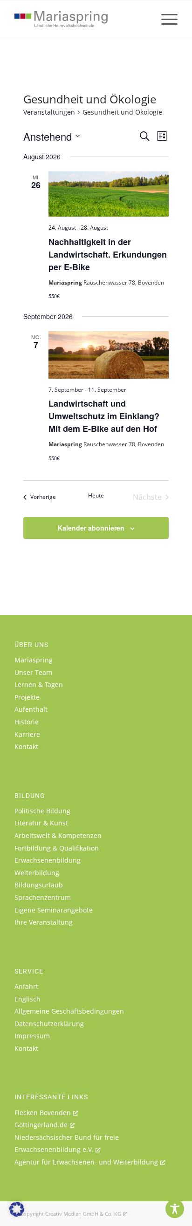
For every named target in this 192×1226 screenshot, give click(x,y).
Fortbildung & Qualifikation (56, 848)
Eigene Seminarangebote (53, 910)
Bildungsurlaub (38, 884)
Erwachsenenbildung (47, 860)
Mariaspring (33, 659)
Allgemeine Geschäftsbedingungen (69, 1011)
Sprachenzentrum (42, 897)
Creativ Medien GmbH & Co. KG (83, 1213)
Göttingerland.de (41, 1124)
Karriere (27, 734)
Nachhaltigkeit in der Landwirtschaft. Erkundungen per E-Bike (107, 254)
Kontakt (26, 746)
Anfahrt (26, 986)
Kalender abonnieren (91, 527)
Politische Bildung (42, 810)
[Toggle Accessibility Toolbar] (175, 1209)
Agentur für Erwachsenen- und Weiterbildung (86, 1162)
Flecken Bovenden (42, 1112)
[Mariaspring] (79, 19)
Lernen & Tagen (38, 684)
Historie (26, 721)
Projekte (27, 697)
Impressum (32, 1035)
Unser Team (33, 672)
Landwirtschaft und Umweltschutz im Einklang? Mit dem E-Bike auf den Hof (103, 416)
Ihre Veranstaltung (43, 922)
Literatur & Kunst (41, 822)
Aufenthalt (31, 709)
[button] (17, 1209)
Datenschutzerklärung (49, 1023)
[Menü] (165, 19)
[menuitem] (165, 19)
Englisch (27, 998)
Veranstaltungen (49, 112)
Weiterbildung (36, 872)
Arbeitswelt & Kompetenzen (58, 835)
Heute (96, 495)
